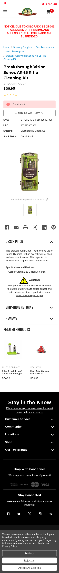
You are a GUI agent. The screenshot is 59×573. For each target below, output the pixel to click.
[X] (34, 227)
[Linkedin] (44, 227)
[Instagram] (40, 513)
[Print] (25, 227)
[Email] (16, 227)
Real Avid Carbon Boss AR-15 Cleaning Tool (39, 372)
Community (13, 426)
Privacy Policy (9, 546)
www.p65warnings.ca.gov (29, 295)
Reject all (29, 560)
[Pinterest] (53, 227)
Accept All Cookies (29, 568)
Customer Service (17, 419)
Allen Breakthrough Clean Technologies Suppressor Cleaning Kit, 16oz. (12, 372)
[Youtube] (18, 513)
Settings (29, 553)
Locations (12, 434)
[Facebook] (6, 227)
